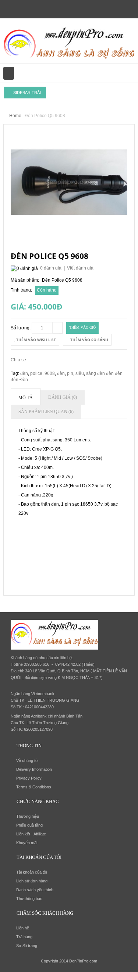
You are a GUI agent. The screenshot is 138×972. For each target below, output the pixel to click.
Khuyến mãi (26, 843)
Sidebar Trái (26, 92)
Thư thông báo (29, 898)
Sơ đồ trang (26, 945)
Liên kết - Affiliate (31, 834)
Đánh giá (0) (62, 397)
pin (70, 373)
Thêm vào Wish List (35, 339)
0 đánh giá (50, 268)
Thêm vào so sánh (88, 339)
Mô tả (25, 397)
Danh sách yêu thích (34, 890)
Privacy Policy (29, 778)
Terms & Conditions (33, 787)
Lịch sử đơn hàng (31, 881)
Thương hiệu (27, 816)
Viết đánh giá (80, 268)
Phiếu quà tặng (29, 825)
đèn (24, 373)
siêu (79, 373)
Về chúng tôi (27, 760)
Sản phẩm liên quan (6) (46, 411)
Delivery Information (34, 769)
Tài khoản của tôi (31, 872)
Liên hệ (22, 928)
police (36, 373)
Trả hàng (24, 937)
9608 (50, 373)
